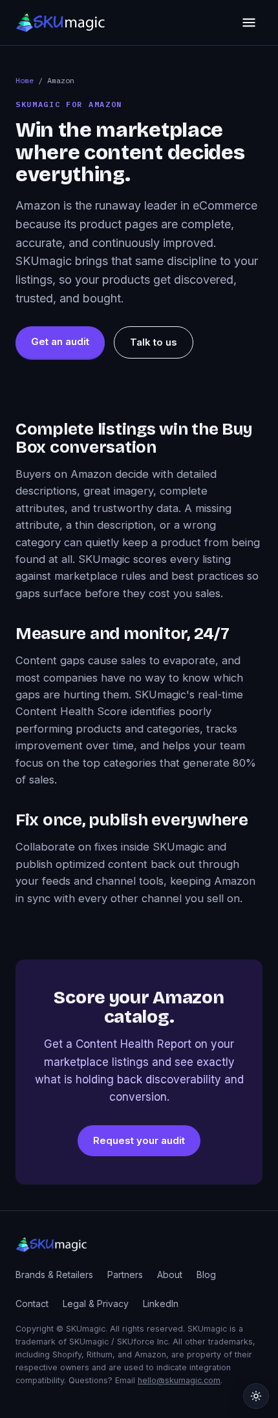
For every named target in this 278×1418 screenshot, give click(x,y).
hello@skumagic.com (179, 1380)
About (169, 1274)
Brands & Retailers (54, 1274)
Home (25, 80)
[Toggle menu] (248, 22)
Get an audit (60, 341)
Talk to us (153, 342)
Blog (206, 1274)
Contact (32, 1303)
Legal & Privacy (96, 1303)
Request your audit (139, 1140)
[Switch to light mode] (256, 1396)
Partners (125, 1274)
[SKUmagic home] (60, 22)
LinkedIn (160, 1303)
